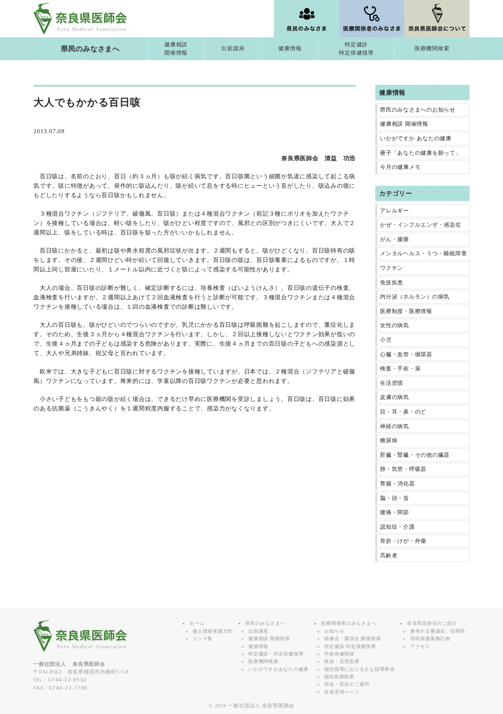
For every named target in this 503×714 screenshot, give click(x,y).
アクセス (420, 646)
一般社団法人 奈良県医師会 (261, 706)
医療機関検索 (432, 48)
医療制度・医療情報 (406, 311)
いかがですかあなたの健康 (278, 669)
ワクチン (391, 268)
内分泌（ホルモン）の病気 (415, 297)
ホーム (196, 623)
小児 (386, 340)
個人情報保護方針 (213, 631)
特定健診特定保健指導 (356, 49)
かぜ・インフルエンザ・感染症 (420, 225)
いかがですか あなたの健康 (416, 138)
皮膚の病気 (394, 397)
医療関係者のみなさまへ (348, 623)
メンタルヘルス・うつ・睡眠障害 (423, 253)
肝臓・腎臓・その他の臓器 (415, 455)
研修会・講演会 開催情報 (352, 638)
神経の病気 (394, 426)
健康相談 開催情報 (404, 124)
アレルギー (394, 211)
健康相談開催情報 (175, 49)
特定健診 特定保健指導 (350, 646)
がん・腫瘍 (394, 239)
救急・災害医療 (341, 661)
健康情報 (289, 48)
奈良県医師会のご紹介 (432, 623)
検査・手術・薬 (400, 369)
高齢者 (388, 555)
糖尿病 (388, 440)
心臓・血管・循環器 (406, 354)
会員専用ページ (341, 692)
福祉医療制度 (339, 676)
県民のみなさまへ (90, 49)
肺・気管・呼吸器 (403, 469)
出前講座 (232, 48)
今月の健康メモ (400, 167)
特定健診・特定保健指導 (275, 654)
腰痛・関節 (394, 512)
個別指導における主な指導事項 (359, 669)
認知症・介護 (397, 527)
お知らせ (334, 631)
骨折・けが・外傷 (403, 541)
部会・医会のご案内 (346, 684)
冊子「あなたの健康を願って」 (420, 153)
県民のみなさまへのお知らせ (417, 110)
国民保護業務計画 (430, 638)
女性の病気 (394, 325)
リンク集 (203, 638)
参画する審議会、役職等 (437, 631)
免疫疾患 (391, 283)
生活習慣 (391, 383)
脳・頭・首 (394, 498)
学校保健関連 (339, 654)
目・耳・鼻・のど (403, 412)
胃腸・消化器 (397, 484)
